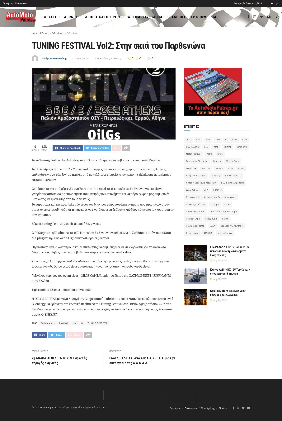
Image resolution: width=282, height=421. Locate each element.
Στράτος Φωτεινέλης (232, 226)
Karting (227, 147)
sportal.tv (78, 323)
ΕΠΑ (206, 190)
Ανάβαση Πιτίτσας (196, 175)
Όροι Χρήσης (208, 408)
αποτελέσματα (225, 233)
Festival (63, 323)
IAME (216, 147)
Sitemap (223, 408)
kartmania (242, 147)
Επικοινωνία (21, 3)
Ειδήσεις (48, 17)
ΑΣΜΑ (241, 168)
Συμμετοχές (192, 233)
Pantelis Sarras (96, 407)
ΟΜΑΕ (227, 204)
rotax (220, 154)
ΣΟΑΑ (212, 226)
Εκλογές (217, 190)
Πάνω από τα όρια (195, 211)
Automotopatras (48, 407)
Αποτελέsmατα (233, 175)
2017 (188, 139)
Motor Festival (193, 154)
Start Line (191, 168)
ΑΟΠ (230, 168)
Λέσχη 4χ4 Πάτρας (195, 204)
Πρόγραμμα (211, 219)
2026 (217, 139)
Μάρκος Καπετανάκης (55, 58)
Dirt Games (231, 139)
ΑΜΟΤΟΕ (205, 168)
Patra (209, 154)
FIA (206, 147)
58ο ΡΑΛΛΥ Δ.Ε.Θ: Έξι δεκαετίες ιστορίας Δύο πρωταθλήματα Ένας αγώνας (230, 251)
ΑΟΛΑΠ (219, 168)
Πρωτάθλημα (193, 219)
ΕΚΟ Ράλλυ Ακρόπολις (232, 183)
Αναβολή (215, 175)
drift (244, 139)
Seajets (217, 161)
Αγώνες (71, 17)
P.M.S (215, 17)
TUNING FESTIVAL (97, 323)
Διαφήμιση (8, 3)
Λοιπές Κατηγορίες (103, 17)
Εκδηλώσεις (58, 33)
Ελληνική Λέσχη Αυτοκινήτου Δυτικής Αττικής (211, 197)
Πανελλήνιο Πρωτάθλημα (223, 211)
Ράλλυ (225, 219)
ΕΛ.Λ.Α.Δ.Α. (192, 190)
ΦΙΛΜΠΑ (208, 233)
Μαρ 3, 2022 (82, 58)
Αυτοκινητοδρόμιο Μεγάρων (201, 183)
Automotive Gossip (146, 17)
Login (276, 3)
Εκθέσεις (115, 58)
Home (34, 33)
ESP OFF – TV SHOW (189, 17)
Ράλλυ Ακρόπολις (195, 226)
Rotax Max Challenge (197, 161)
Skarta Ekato (232, 161)
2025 (208, 139)
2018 (198, 139)
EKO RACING (192, 147)
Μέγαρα (215, 204)
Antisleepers (48, 323)
